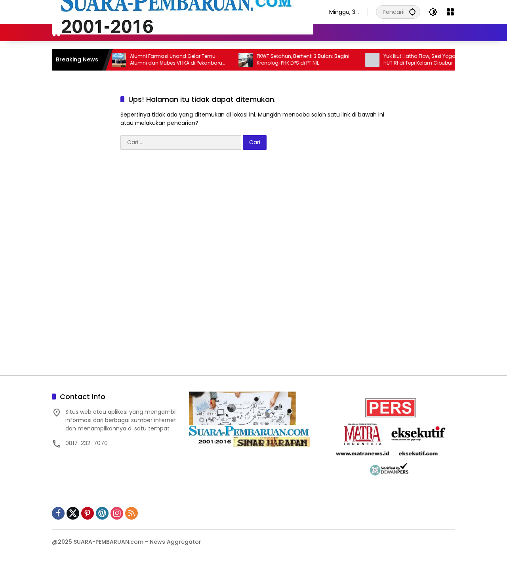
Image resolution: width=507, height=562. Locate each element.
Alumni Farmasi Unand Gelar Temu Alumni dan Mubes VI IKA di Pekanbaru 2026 (166, 60)
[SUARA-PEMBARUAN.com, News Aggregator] (182, 11)
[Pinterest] (87, 513)
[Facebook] (58, 513)
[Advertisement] (253, 266)
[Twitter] (73, 513)
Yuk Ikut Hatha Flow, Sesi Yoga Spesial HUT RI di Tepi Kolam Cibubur (419, 59)
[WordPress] (102, 513)
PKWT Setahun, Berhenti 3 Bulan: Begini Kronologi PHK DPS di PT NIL (293, 59)
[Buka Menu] (450, 12)
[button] (412, 11)
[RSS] (131, 513)
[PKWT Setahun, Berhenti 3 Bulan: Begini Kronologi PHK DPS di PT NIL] (236, 60)
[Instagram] (117, 513)
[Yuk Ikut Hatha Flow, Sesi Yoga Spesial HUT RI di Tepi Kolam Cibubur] (362, 60)
